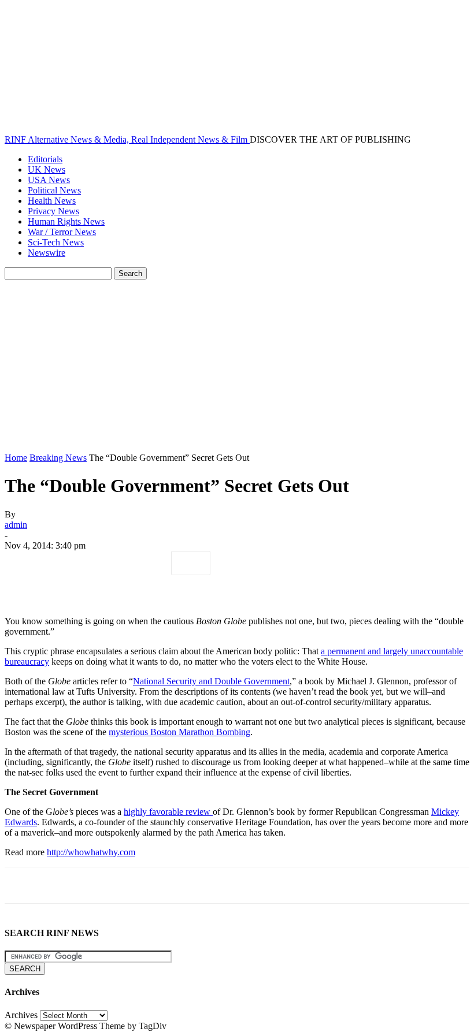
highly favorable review (168, 812)
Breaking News (58, 458)
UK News (46, 169)
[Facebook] (24, 563)
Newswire (46, 253)
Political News (54, 190)
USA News (49, 180)
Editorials (45, 159)
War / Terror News (62, 232)
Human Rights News (66, 221)
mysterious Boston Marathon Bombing (179, 732)
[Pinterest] (107, 563)
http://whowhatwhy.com (91, 852)
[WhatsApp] (148, 563)
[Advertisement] (237, 366)
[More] (190, 563)
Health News (52, 201)
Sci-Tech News (56, 242)
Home (16, 458)
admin (16, 525)
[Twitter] (65, 563)
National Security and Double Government (211, 681)
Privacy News (53, 211)
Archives (21, 1015)
